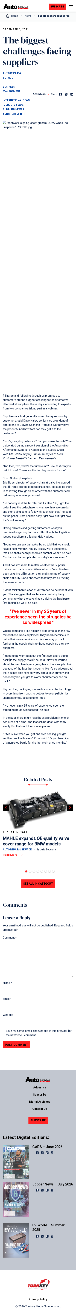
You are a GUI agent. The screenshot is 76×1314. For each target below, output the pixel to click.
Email (7, 998)
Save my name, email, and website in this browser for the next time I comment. (39, 1033)
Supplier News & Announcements (14, 112)
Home (14, 15)
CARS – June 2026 (47, 1147)
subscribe (57, 6)
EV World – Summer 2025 (48, 1227)
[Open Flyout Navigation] (71, 6)
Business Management (12, 89)
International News (16, 100)
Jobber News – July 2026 (52, 1184)
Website (8, 1015)
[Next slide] (70, 807)
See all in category (38, 883)
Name (7, 982)
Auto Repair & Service (12, 75)
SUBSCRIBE (38, 1120)
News (28, 15)
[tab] (26, 871)
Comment (10, 937)
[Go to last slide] (6, 807)
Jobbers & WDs (13, 104)
